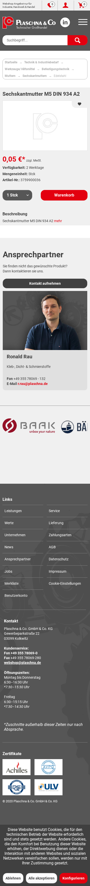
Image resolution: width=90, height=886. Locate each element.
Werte (9, 523)
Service (54, 511)
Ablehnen (13, 878)
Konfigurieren (73, 878)
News (8, 547)
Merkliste (11, 583)
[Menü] (82, 24)
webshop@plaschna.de (22, 663)
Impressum (57, 571)
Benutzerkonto (16, 596)
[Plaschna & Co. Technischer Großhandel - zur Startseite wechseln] (29, 23)
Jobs (8, 571)
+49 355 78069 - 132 (30, 379)
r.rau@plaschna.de (33, 384)
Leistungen (13, 511)
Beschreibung (14, 214)
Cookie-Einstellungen (65, 583)
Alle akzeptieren (41, 878)
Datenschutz (58, 559)
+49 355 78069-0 (24, 653)
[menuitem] (82, 24)
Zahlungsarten (60, 535)
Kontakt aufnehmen (45, 283)
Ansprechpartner (17, 559)
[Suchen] (78, 40)
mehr (58, 221)
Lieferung (56, 523)
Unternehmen (15, 535)
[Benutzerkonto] (66, 6)
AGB (52, 547)
